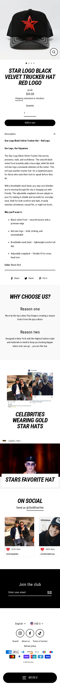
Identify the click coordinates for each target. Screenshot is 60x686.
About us (26, 641)
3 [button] (31, 63)
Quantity (30, 105)
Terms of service (40, 641)
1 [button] (26, 63)
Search (15, 641)
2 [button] (29, 63)
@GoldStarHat (35, 507)
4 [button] (34, 63)
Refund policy (30, 646)
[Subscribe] (49, 592)
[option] (30, 30)
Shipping (19, 98)
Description (10, 134)
